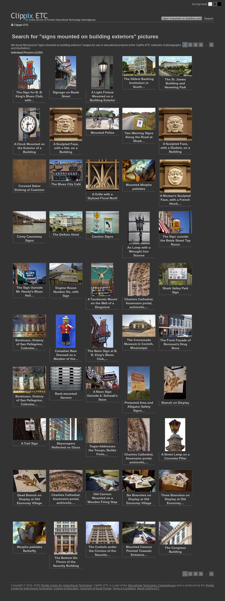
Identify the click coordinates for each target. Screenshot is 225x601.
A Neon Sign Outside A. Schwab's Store (102, 395)
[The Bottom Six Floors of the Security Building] (65, 538)
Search (208, 18)
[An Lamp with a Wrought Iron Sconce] (138, 227)
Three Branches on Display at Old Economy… (175, 499)
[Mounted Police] (102, 119)
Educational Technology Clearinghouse (152, 585)
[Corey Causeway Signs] (29, 222)
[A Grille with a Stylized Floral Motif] (102, 175)
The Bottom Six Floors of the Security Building (66, 561)
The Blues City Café (66, 184)
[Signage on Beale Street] (65, 72)
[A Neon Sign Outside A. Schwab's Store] (102, 377)
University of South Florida (95, 588)
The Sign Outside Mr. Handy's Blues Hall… (29, 291)
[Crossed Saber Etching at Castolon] (29, 171)
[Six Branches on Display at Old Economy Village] (138, 481)
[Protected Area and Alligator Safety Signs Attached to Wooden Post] (138, 383)
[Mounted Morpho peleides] (138, 170)
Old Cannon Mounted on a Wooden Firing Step (102, 498)
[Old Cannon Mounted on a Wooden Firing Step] (102, 480)
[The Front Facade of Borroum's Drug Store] (175, 326)
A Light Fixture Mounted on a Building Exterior (102, 96)
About (148, 588)
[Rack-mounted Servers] (65, 378)
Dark (219, 4)
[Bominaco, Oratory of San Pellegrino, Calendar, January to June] (29, 326)
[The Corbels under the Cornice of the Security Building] (102, 532)
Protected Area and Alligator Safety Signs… (139, 406)
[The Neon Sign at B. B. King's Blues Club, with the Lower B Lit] (102, 331)
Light (210, 4)
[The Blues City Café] (65, 170)
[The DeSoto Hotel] (65, 221)
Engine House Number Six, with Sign (66, 291)
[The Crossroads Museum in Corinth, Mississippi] (138, 326)
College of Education (66, 588)
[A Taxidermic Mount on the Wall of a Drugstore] (102, 279)
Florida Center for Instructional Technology (66, 585)
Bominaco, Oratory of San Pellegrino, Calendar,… (29, 344)
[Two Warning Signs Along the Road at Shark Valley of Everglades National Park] (138, 119)
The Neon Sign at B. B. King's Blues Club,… (102, 355)
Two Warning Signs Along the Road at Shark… (139, 137)
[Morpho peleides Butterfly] (29, 532)
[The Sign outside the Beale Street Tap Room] (175, 222)
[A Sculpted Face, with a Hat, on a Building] (65, 124)
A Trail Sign (29, 443)
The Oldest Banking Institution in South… (139, 83)
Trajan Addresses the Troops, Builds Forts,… (102, 450)
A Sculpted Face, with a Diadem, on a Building (175, 147)
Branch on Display (175, 402)
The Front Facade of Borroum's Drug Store (175, 344)
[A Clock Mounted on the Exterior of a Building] (29, 124)
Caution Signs (102, 236)
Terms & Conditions (124, 588)
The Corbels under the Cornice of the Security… (102, 551)
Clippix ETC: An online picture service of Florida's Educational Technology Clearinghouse (53, 17)
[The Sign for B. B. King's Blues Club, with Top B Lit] (29, 72)
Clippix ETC (21, 24)
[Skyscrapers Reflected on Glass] (65, 429)
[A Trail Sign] (29, 429)
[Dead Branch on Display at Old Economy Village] (29, 481)
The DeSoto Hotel (66, 234)
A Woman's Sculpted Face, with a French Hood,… (175, 199)
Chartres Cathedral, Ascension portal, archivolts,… (138, 303)
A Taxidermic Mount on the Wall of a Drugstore (102, 303)
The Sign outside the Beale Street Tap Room (175, 240)
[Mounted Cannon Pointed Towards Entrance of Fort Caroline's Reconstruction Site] (138, 532)
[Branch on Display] (175, 383)
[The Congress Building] (175, 533)
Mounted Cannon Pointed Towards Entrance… (139, 551)
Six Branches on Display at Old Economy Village (138, 499)
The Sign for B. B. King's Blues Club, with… (29, 96)
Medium (215, 4)
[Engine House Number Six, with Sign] (65, 274)
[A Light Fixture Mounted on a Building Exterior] (102, 72)
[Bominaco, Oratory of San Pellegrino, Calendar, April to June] (29, 379)
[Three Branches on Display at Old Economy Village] (175, 481)
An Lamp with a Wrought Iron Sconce (139, 251)
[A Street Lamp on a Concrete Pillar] (175, 434)
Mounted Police (102, 132)
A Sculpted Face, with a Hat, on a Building (66, 148)
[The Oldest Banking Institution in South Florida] (138, 66)
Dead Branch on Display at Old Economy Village (29, 499)
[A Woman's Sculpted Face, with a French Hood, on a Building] (175, 176)
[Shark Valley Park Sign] (175, 274)
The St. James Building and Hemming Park (175, 83)
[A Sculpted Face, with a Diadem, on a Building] (175, 124)
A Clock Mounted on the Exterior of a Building (29, 148)
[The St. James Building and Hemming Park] (175, 66)
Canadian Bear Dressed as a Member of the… (66, 355)
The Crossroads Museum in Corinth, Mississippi (139, 344)
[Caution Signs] (102, 222)
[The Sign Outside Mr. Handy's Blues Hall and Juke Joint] (29, 273)
